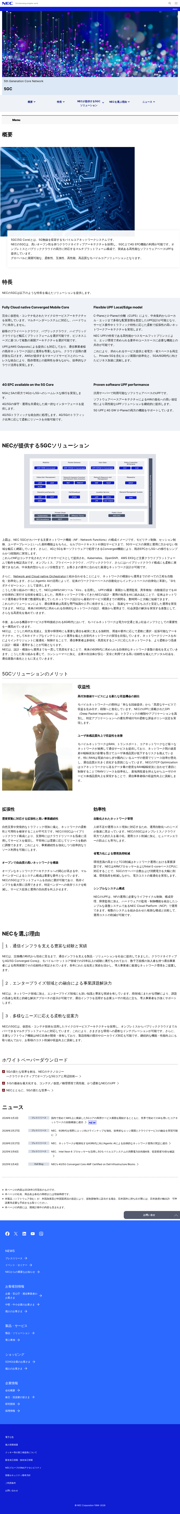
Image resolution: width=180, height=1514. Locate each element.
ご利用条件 (10, 1483)
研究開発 (10, 1403)
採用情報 (10, 1410)
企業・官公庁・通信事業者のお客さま (21, 1295)
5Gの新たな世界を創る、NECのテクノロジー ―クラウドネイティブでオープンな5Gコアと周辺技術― (42, 1074)
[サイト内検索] (170, 3)
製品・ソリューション (17, 1332)
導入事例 (10, 1339)
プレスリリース (13, 1258)
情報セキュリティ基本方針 (18, 1475)
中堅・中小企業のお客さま (20, 1304)
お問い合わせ (11, 1490)
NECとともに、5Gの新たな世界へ (28, 1090)
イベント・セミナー (16, 1264)
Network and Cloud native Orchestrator (39, 576)
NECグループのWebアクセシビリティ (23, 1467)
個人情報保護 (11, 1444)
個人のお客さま (13, 1311)
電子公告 (9, 1437)
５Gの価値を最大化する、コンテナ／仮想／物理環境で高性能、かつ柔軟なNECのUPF (60, 1083)
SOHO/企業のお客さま (17, 1361)
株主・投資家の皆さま (17, 1397)
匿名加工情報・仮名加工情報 (19, 1460)
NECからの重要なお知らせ (20, 1271)
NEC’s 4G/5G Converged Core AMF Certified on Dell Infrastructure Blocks (93, 1164)
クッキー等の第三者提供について (21, 1452)
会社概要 (10, 1390)
